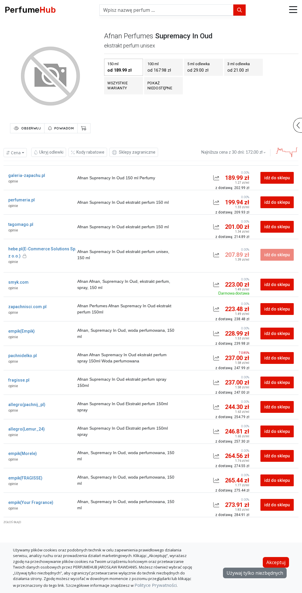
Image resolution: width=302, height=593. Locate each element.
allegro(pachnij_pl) (26, 404)
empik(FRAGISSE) (25, 478)
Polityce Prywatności (155, 585)
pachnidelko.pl (22, 355)
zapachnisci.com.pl (27, 306)
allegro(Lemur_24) (26, 429)
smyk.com (18, 282)
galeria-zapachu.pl (26, 175)
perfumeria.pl (21, 200)
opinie (13, 181)
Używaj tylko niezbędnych (254, 573)
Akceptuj (275, 562)
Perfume (30, 10)
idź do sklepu (277, 177)
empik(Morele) (22, 453)
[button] (293, 10)
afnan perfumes (128, 36)
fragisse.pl (18, 380)
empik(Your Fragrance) (30, 502)
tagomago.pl (20, 224)
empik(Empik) (21, 331)
